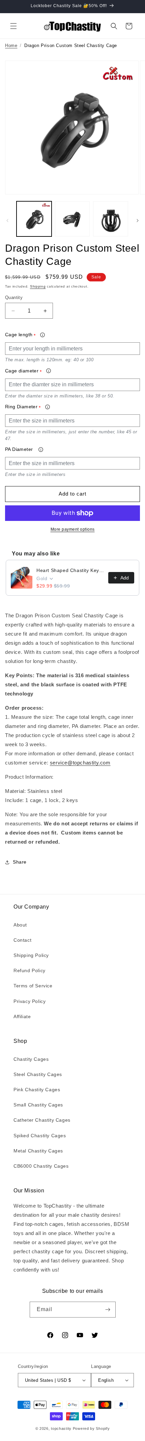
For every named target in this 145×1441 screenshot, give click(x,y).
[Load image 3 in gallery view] (110, 218)
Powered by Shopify (91, 1428)
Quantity (14, 297)
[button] (13, 26)
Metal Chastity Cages (38, 1150)
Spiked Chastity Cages (39, 1135)
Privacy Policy (29, 1001)
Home (11, 45)
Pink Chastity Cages (36, 1089)
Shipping (38, 286)
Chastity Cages (31, 1059)
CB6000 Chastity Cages (41, 1166)
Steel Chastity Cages (37, 1074)
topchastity (61, 1428)
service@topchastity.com (80, 762)
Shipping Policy (31, 955)
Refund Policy (29, 970)
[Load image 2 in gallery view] (72, 218)
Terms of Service (33, 985)
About (20, 925)
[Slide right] (137, 220)
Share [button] (20, 862)
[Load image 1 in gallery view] (34, 218)
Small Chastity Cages (38, 1104)
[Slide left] (7, 220)
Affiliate (22, 1016)
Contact (22, 940)
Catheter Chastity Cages (41, 1120)
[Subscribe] (107, 1310)
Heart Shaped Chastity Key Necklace (70, 570)
